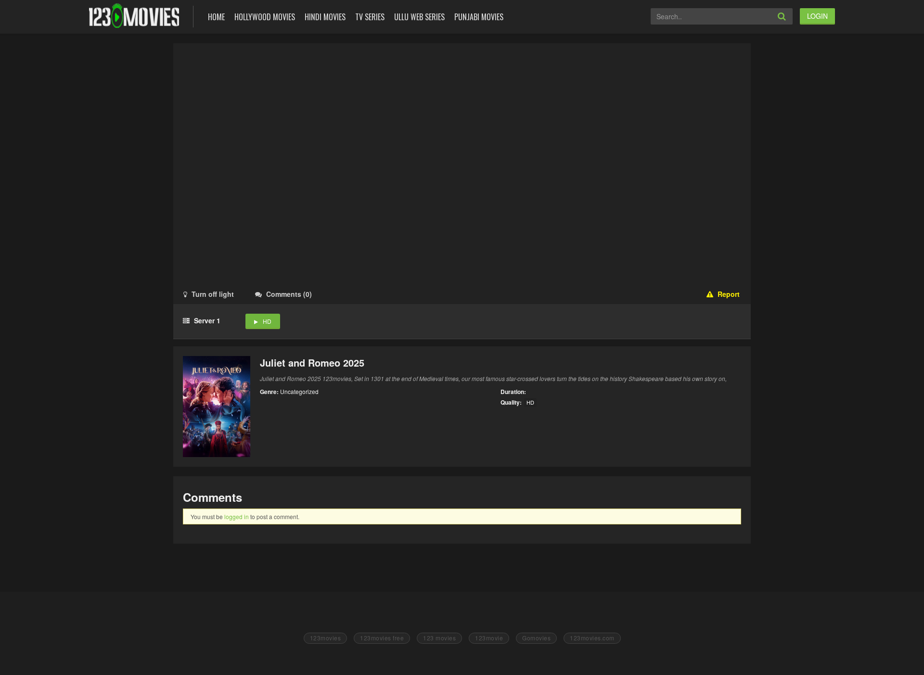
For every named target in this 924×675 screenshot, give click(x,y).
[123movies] (134, 15)
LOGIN (817, 16)
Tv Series (370, 17)
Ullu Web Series (419, 17)
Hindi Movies (325, 17)
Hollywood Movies (264, 17)
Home (216, 17)
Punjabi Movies (478, 17)
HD (267, 321)
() (289, 294)
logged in (236, 516)
